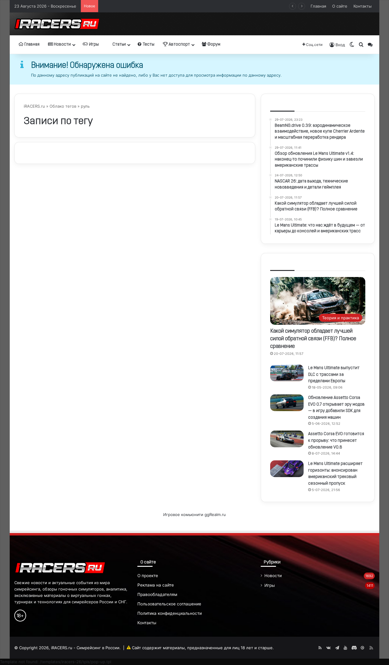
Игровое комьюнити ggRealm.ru (194, 514)
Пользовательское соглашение (169, 603)
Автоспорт (179, 44)
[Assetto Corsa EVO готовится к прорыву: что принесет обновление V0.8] (287, 439)
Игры (93, 44)
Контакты (362, 6)
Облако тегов (63, 106)
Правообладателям (157, 594)
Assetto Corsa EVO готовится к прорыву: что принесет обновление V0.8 (336, 440)
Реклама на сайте (155, 585)
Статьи (119, 44)
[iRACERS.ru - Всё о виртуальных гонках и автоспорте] (57, 24)
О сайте (339, 6)
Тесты (148, 44)
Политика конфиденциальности (169, 613)
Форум (213, 44)
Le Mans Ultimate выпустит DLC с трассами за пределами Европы (334, 374)
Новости (62, 44)
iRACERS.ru (34, 106)
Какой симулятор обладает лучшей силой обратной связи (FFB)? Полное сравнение (184, 6)
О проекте (147, 575)
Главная (318, 6)
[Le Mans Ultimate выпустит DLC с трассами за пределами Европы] (287, 373)
